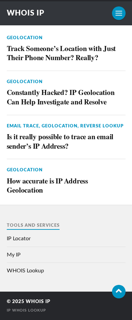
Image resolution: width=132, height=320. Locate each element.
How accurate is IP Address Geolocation (47, 185)
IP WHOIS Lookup (26, 310)
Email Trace (23, 126)
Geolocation (25, 38)
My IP (14, 254)
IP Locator (19, 238)
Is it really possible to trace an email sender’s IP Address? (60, 141)
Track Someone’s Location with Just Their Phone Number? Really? (61, 53)
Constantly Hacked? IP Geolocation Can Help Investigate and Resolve (61, 97)
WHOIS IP (25, 13)
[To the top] (119, 291)
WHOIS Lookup (25, 270)
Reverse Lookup (102, 126)
